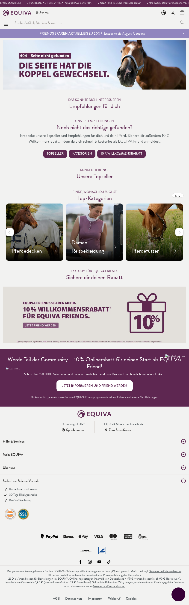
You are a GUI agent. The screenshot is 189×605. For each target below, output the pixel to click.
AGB (56, 598)
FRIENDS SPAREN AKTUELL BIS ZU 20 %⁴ (71, 33)
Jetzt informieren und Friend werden (94, 385)
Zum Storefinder (120, 429)
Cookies (131, 598)
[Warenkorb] (182, 13)
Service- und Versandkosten (165, 571)
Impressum (95, 598)
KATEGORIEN (82, 153)
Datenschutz (73, 598)
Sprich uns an (75, 429)
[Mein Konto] (173, 13)
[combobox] (96, 23)
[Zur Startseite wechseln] (17, 13)
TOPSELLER (55, 153)
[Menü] (7, 23)
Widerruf (114, 598)
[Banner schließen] (183, 34)
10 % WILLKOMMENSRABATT (121, 153)
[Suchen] (182, 23)
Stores (44, 12)
